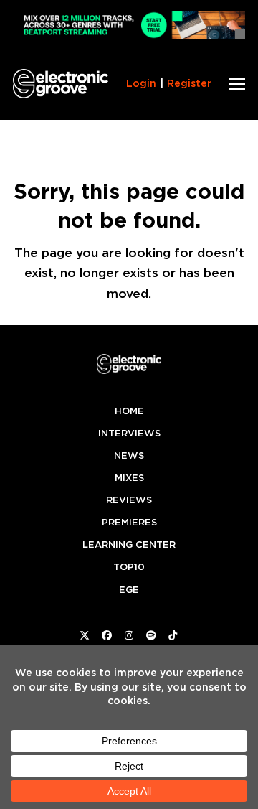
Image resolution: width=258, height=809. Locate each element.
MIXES (129, 478)
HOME (129, 411)
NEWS (129, 455)
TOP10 (129, 567)
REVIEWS (129, 500)
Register (189, 83)
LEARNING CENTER (129, 544)
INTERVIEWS (129, 433)
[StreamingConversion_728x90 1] (129, 35)
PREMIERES (129, 522)
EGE (129, 590)
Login (141, 83)
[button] (237, 84)
